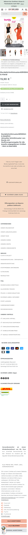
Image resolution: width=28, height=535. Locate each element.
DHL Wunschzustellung (11, 509)
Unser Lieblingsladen (9, 232)
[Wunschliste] (5, 9)
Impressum (4, 499)
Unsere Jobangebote (8, 248)
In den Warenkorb (11, 104)
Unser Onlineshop (7, 228)
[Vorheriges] (4, 32)
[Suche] (25, 14)
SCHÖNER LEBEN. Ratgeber (10, 297)
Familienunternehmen (11, 326)
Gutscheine (5, 271)
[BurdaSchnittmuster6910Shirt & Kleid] (4, 53)
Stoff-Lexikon (6, 301)
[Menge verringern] (9, 99)
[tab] (5, 120)
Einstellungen (5, 516)
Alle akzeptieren (14, 521)
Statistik (6, 505)
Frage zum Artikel (6, 123)
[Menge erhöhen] (6, 99)
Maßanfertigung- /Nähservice (12, 259)
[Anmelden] (22, 9)
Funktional (7, 514)
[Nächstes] (23, 32)
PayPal (6, 512)
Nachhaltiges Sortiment (11, 322)
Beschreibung (5, 119)
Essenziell (7, 503)
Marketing (7, 507)
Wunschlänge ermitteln (10, 285)
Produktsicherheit (7, 127)
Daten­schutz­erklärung (8, 497)
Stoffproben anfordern (10, 267)
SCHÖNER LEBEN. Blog (15, 194)
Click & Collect (6, 255)
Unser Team (5, 236)
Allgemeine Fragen (8, 289)
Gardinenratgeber (7, 305)
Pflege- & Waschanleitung (10, 293)
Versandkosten (13, 113)
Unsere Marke (6, 240)
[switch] (3, 533)
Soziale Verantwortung (11, 334)
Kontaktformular (15, 182)
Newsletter (5, 275)
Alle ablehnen (14, 525)
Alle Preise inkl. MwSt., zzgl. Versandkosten (12, 465)
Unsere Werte (6, 244)
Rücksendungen (7, 309)
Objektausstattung (7, 263)
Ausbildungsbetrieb (10, 330)
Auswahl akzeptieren (14, 530)
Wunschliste (8, 109)
